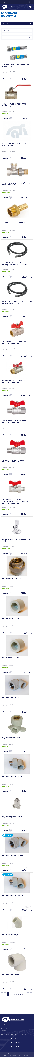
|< (2, 994)
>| (31, 994)
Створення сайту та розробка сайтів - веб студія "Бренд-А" (15, 1055)
